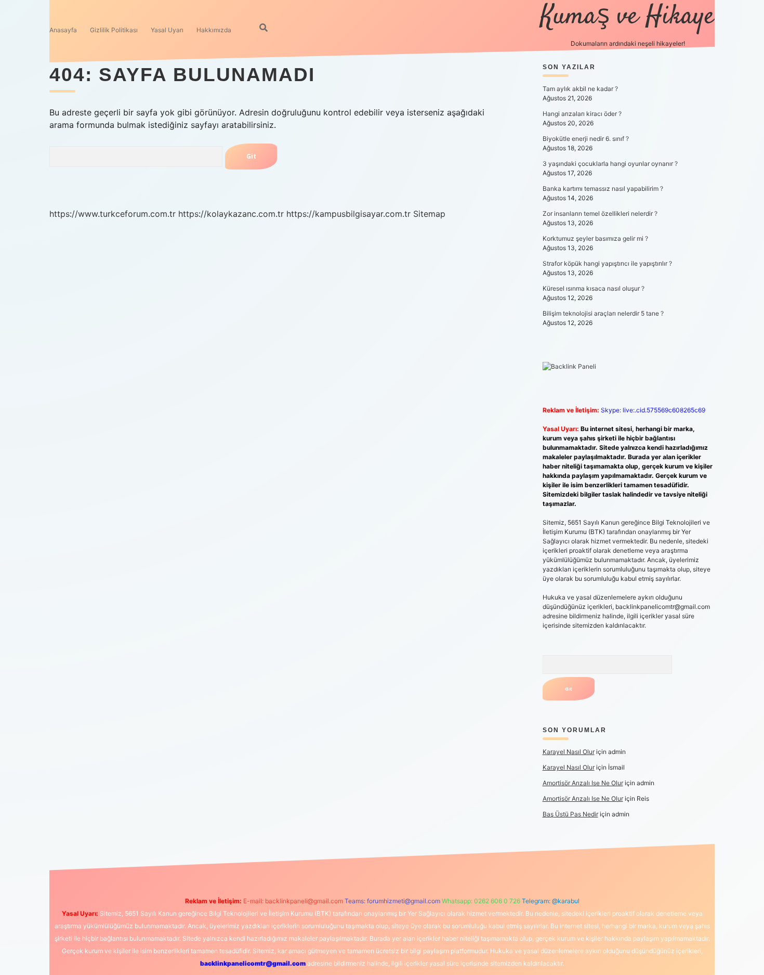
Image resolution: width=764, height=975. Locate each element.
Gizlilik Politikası (114, 30)
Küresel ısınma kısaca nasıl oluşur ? (593, 288)
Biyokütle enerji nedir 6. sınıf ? (586, 138)
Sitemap (429, 214)
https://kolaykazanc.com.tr (231, 214)
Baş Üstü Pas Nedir (570, 814)
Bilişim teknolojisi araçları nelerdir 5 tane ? (603, 313)
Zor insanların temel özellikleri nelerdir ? (600, 213)
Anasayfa (63, 30)
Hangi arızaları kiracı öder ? (582, 114)
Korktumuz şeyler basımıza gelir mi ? (595, 238)
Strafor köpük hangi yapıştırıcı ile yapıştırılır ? (607, 263)
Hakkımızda (213, 30)
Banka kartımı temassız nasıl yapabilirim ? (603, 188)
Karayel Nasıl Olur (569, 752)
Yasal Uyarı (167, 30)
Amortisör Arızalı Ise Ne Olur (583, 783)
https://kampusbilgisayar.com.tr (348, 214)
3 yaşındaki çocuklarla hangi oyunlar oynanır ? (610, 163)
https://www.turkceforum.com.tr (112, 214)
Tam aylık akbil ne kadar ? (580, 89)
